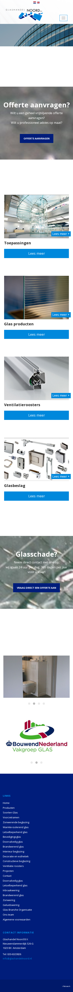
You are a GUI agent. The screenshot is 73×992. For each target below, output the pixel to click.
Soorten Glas (10, 812)
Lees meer (36, 253)
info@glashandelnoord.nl (17, 958)
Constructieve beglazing (16, 861)
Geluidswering (11, 905)
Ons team (8, 914)
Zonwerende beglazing (16, 822)
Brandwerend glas (13, 846)
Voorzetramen (11, 817)
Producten (9, 807)
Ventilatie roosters (13, 866)
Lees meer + (61, 234)
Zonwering (9, 900)
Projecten (8, 871)
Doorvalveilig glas (13, 841)
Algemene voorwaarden (16, 919)
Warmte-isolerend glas (16, 827)
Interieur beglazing (13, 851)
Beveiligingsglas (12, 836)
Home (6, 803)
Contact (7, 875)
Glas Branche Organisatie (17, 909)
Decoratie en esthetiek (16, 856)
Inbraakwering (11, 890)
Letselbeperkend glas (15, 832)
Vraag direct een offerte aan (36, 587)
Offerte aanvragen (37, 138)
